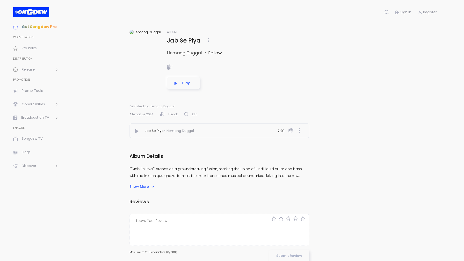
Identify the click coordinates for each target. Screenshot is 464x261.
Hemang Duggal (185, 53)
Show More (140, 186)
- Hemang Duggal (179, 130)
